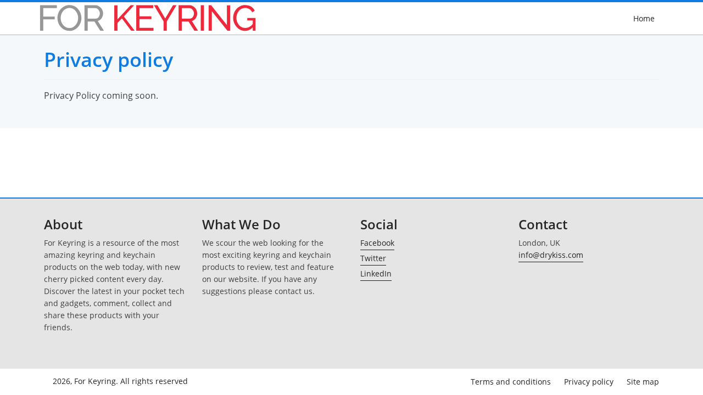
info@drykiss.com (550, 255)
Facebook (377, 243)
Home (644, 18)
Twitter (373, 258)
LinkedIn (376, 273)
